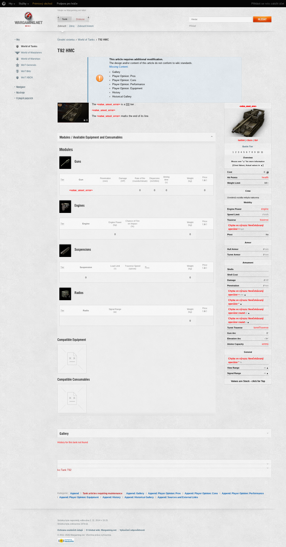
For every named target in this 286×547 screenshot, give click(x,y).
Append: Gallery (135, 493)
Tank (64, 19)
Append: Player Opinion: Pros (164, 493)
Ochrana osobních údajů (70, 530)
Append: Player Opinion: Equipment (79, 497)
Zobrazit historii (85, 26)
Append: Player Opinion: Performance (243, 493)
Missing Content (118, 66)
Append (74, 493)
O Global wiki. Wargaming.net (101, 530)
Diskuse (80, 19)
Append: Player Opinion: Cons (201, 493)
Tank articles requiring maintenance (102, 493)
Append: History (112, 497)
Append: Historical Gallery (139, 497)
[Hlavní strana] (29, 19)
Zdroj (72, 26)
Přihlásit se (257, 3)
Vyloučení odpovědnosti (132, 530)
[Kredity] (204, 180)
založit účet (277, 3)
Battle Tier (247, 146)
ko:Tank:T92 (64, 469)
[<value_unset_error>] (72, 358)
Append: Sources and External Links (178, 497)
